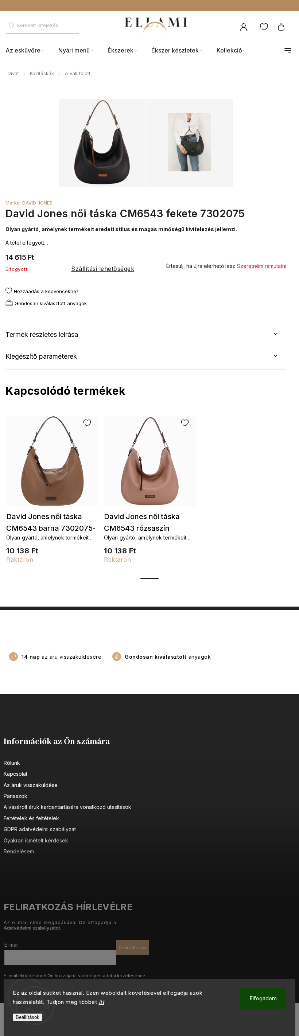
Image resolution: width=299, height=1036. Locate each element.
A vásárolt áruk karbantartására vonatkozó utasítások (67, 807)
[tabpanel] (52, 493)
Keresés (11, 25)
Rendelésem (19, 851)
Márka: (29, 203)
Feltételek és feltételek (31, 818)
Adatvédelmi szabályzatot (32, 928)
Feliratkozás (133, 947)
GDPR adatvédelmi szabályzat (40, 829)
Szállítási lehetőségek (102, 268)
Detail (52, 465)
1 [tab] (149, 578)
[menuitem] (28, 50)
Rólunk (12, 763)
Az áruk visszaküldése (31, 785)
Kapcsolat (15, 774)
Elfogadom (263, 998)
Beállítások (27, 1017)
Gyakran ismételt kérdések (36, 840)
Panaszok (15, 796)
